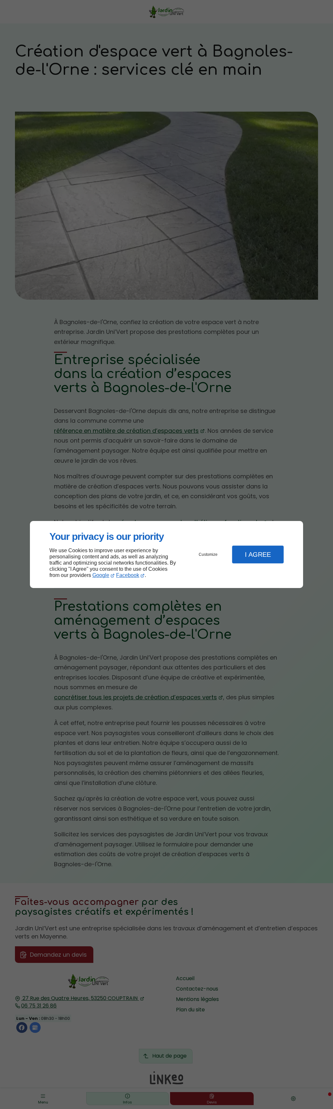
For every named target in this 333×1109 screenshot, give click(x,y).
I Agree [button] (258, 554)
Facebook (127, 575)
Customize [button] (208, 554)
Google (100, 575)
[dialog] (166, 554)
